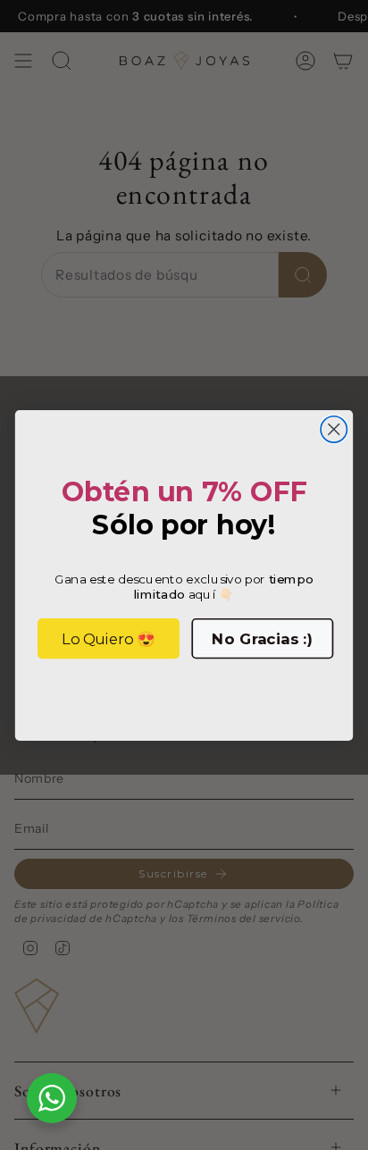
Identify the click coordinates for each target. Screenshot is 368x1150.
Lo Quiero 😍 (109, 638)
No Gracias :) (263, 638)
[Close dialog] (334, 428)
